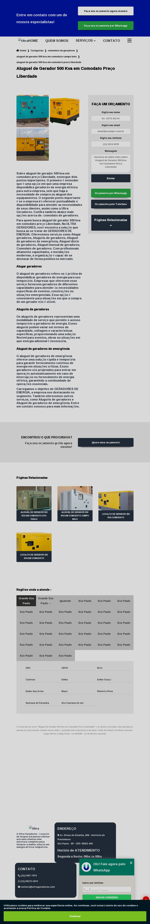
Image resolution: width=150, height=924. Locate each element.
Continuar (75, 916)
